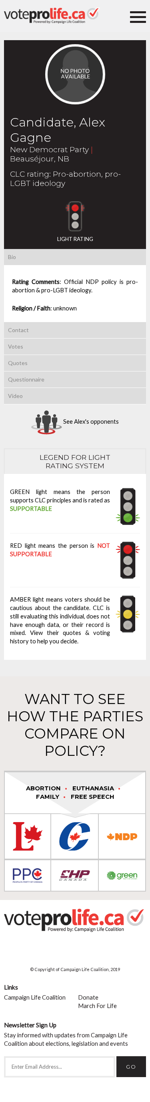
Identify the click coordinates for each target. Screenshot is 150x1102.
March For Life (97, 1005)
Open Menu (138, 16)
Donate (88, 997)
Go (131, 1066)
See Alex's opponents (90, 421)
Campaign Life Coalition (35, 997)
